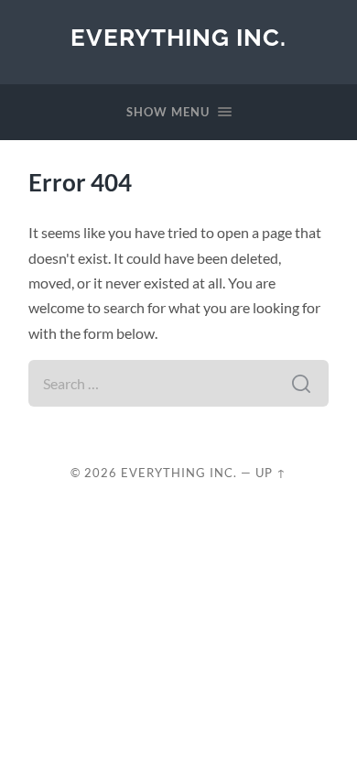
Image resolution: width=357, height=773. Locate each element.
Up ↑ (271, 472)
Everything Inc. (178, 37)
